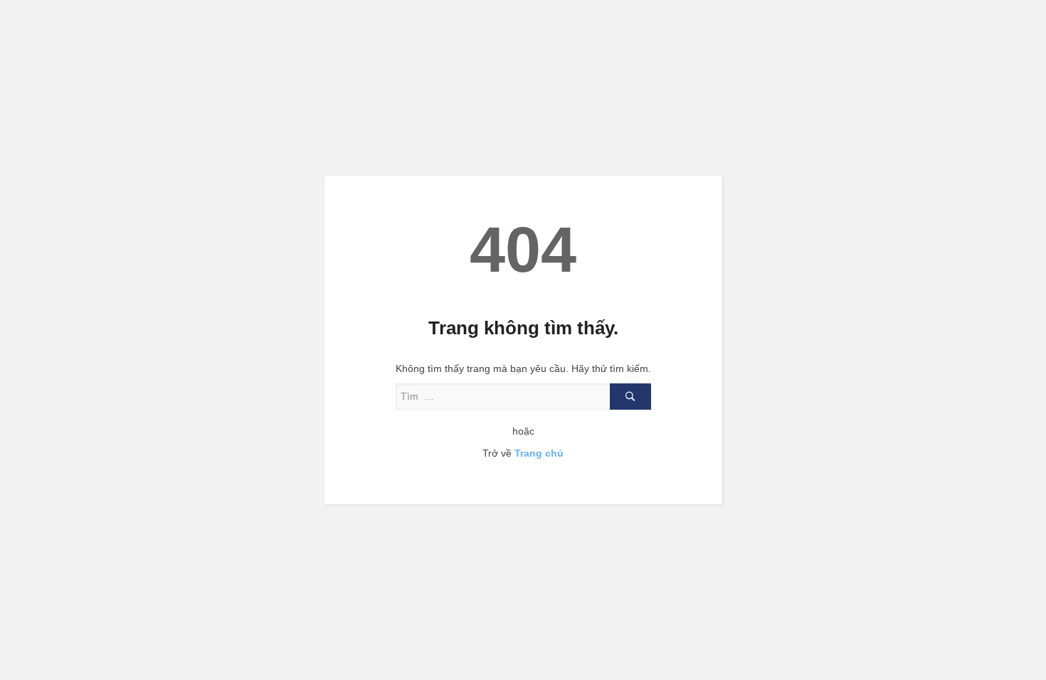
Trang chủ (539, 453)
